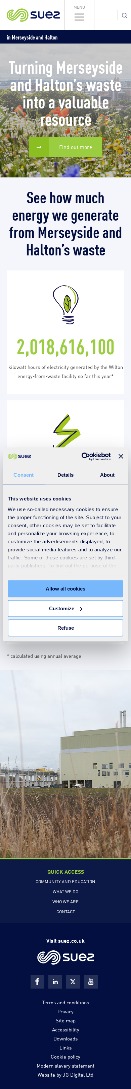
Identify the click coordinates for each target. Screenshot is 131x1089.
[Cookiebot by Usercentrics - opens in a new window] (83, 456)
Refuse (65, 628)
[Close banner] (121, 456)
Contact (65, 911)
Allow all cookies (65, 589)
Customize (61, 608)
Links (65, 1047)
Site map (66, 1020)
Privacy (65, 1011)
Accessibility (65, 1029)
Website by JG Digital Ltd (65, 1074)
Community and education (65, 881)
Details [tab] (65, 475)
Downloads (65, 1038)
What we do (65, 891)
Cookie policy (65, 1056)
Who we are (65, 901)
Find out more (75, 146)
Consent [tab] (23, 475)
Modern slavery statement (65, 1065)
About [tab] (107, 475)
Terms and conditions (65, 1002)
